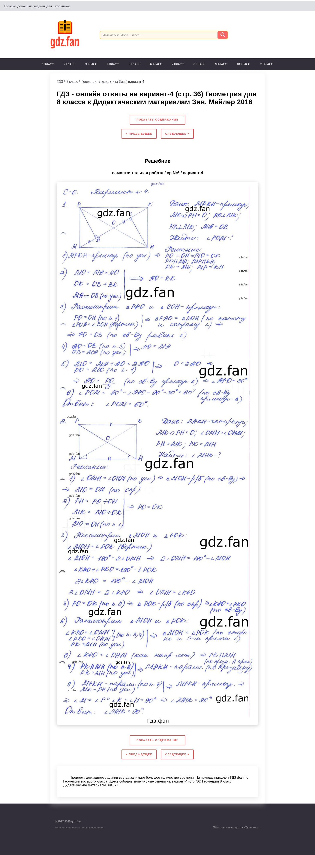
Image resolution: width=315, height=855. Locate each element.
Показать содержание (157, 119)
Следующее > (177, 133)
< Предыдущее (139, 133)
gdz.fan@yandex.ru (246, 827)
